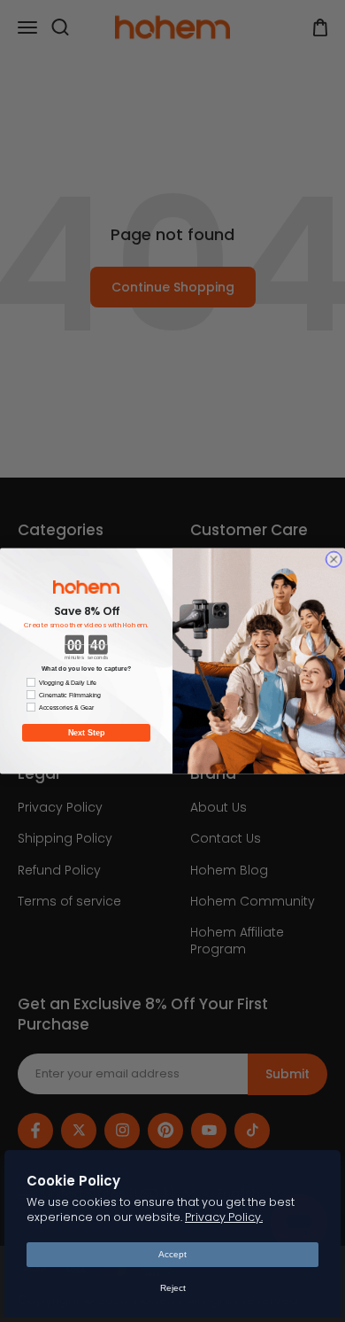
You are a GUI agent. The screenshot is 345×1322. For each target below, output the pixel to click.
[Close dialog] (334, 560)
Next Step (86, 732)
